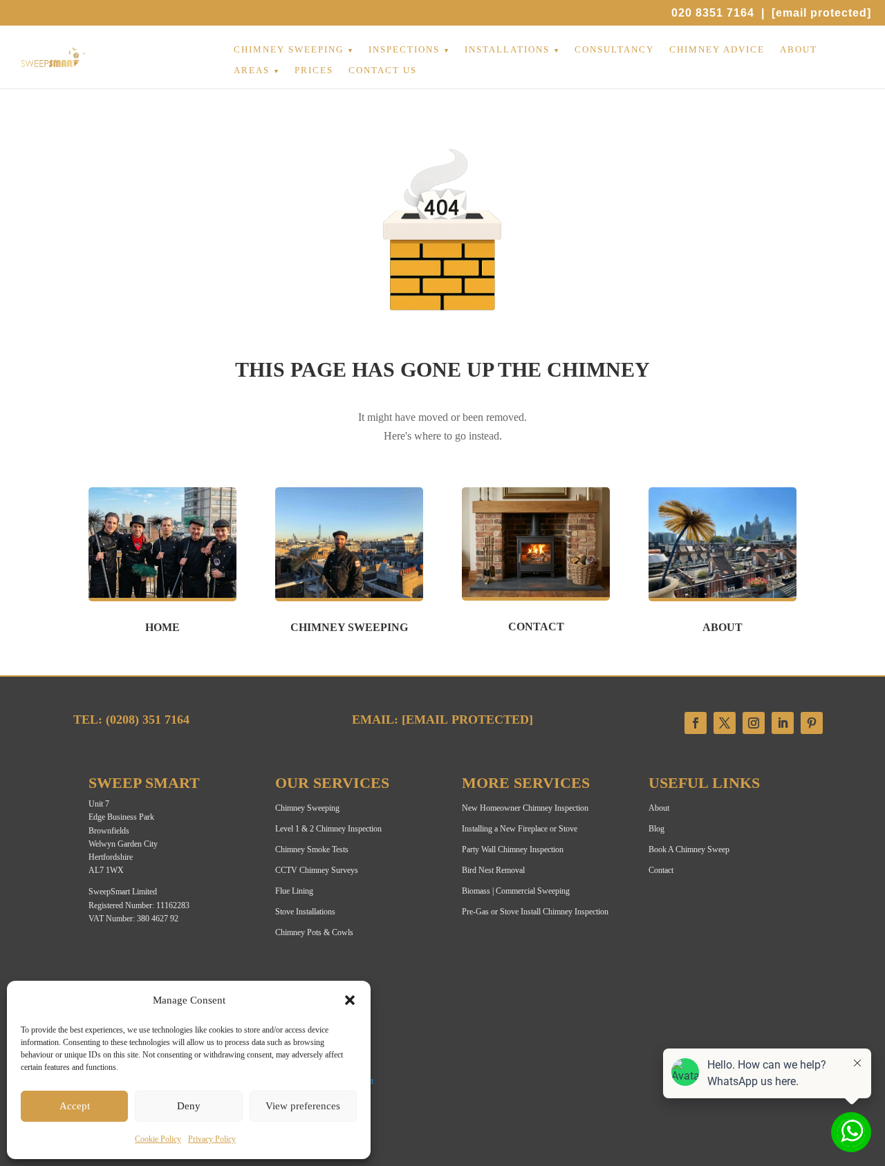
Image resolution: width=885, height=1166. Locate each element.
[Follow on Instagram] (754, 723)
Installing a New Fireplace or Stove (519, 829)
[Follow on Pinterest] (812, 723)
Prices (314, 70)
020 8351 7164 (712, 13)
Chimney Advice (717, 50)
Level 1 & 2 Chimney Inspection (328, 829)
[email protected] (467, 719)
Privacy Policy (212, 1139)
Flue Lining (294, 891)
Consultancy (614, 50)
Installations (507, 50)
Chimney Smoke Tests (311, 849)
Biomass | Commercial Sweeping (516, 891)
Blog (656, 829)
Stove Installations (305, 911)
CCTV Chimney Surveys (316, 870)
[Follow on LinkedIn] (783, 723)
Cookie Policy (158, 1139)
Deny (189, 1105)
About (798, 50)
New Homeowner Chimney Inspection (525, 808)
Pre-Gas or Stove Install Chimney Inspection (535, 911)
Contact (661, 870)
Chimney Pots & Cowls (314, 932)
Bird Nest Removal (493, 870)
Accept (74, 1105)
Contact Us (382, 70)
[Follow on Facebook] (695, 723)
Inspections (404, 50)
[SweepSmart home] (53, 64)
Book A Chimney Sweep (689, 849)
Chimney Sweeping (289, 50)
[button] (350, 1000)
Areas (252, 70)
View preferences (303, 1105)
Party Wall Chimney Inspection (512, 849)
